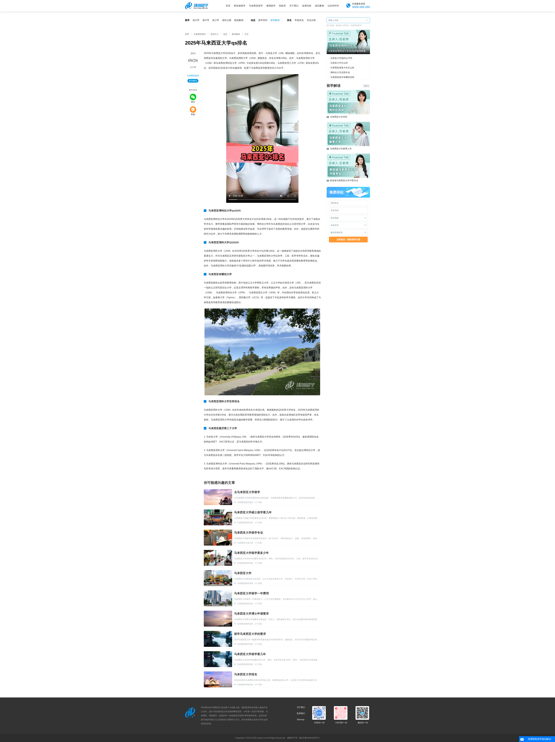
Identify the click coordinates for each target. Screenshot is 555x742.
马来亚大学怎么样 (339, 63)
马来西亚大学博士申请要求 (251, 613)
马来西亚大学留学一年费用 (251, 593)
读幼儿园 (226, 20)
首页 (228, 5)
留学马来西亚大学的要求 (250, 633)
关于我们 (294, 5)
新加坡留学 (239, 5)
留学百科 (263, 20)
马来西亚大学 (242, 573)
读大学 (196, 20)
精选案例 (238, 20)
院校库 (282, 5)
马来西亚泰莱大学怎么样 (342, 67)
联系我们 (301, 713)
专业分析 (311, 20)
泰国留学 (270, 5)
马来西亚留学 (256, 5)
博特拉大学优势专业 (340, 72)
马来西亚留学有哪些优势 (342, 77)
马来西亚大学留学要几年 (250, 654)
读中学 (205, 20)
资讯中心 (214, 34)
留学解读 (275, 20)
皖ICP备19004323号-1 (309, 738)
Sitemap (300, 719)
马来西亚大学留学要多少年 (251, 552)
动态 (225, 34)
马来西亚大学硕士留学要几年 (253, 512)
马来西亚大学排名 (245, 674)
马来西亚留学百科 (245, 502)
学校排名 (299, 20)
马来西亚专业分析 (245, 543)
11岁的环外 (333, 5)
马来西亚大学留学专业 (248, 532)
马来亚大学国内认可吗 (341, 58)
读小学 (215, 20)
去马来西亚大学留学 (247, 492)
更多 (365, 86)
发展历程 (306, 5)
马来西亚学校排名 (245, 684)
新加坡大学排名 (342, 25)
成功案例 (319, 5)
